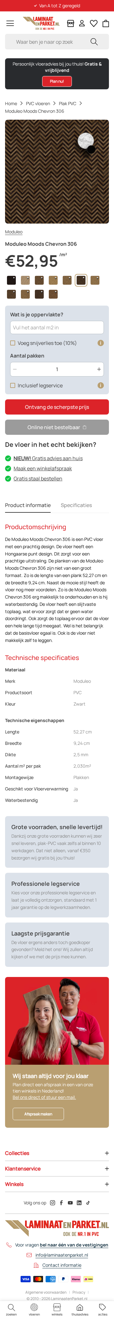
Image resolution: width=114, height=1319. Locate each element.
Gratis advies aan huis (48, 458)
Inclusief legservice (40, 385)
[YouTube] (70, 1202)
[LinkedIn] (79, 1202)
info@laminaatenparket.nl (61, 1255)
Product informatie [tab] (28, 505)
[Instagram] (52, 1202)
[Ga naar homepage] (41, 23)
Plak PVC (67, 103)
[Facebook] (61, 1202)
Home (11, 103)
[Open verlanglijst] (94, 23)
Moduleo (13, 232)
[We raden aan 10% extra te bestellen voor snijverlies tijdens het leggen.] (101, 343)
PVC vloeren (38, 103)
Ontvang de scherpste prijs (57, 406)
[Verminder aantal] (14, 369)
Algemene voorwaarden (45, 1292)
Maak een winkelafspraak (43, 468)
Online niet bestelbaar (54, 427)
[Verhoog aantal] (99, 369)
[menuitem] (11, 1310)
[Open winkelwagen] (106, 23)
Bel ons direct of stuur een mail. (44, 1097)
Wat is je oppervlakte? (36, 314)
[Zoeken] (94, 42)
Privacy (79, 1292)
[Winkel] (70, 23)
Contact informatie (61, 1265)
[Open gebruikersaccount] (82, 23)
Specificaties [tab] (76, 505)
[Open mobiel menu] (10, 23)
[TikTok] (88, 1202)
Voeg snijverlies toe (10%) (47, 342)
